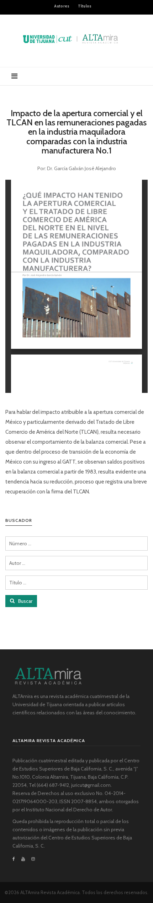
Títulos (85, 6)
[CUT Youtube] (23, 859)
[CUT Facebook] (15, 859)
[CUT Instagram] (33, 859)
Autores (61, 6)
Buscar (24, 601)
